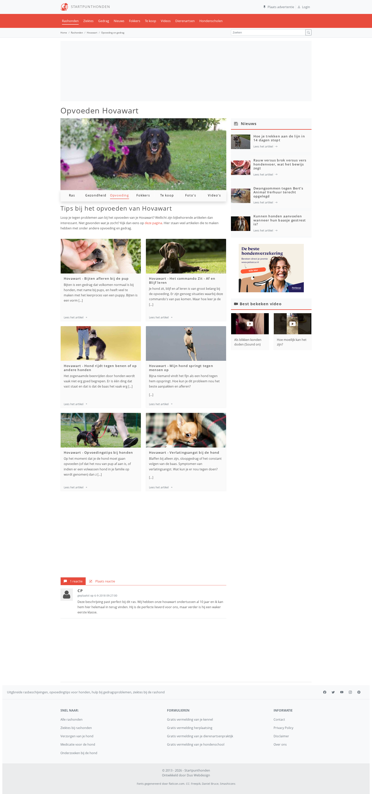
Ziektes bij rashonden (76, 728)
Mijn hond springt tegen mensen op (181, 368)
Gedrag (103, 21)
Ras (72, 195)
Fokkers (134, 21)
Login (306, 7)
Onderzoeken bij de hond (78, 753)
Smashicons (227, 783)
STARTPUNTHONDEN (89, 6)
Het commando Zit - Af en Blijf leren (182, 280)
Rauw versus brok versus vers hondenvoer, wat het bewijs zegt (280, 164)
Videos (166, 21)
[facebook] (324, 692)
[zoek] (308, 32)
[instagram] (350, 692)
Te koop (150, 21)
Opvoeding (119, 195)
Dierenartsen (185, 21)
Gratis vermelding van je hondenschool (195, 744)
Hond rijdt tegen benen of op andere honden (100, 368)
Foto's (190, 195)
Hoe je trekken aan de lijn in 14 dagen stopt (279, 138)
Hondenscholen (211, 21)
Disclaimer (281, 736)
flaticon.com (176, 783)
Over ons (280, 744)
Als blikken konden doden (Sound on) (247, 342)
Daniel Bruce (210, 783)
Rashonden (70, 21)
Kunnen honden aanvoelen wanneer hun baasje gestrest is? (279, 220)
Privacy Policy (283, 728)
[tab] (73, 581)
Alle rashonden (71, 719)
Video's (214, 195)
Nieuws (119, 21)
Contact (279, 719)
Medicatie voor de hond (77, 744)
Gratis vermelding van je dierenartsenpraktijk (200, 736)
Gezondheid (95, 195)
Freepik (196, 783)
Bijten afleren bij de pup (106, 278)
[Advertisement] (186, 71)
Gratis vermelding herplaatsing (189, 728)
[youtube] (341, 692)
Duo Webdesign (198, 775)
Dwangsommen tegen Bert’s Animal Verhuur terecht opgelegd (278, 192)
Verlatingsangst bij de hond (194, 452)
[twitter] (333, 692)
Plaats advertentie (281, 7)
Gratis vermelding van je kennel (190, 719)
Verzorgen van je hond (76, 736)
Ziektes (88, 21)
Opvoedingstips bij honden (108, 452)
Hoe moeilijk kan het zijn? (292, 342)
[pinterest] (358, 692)
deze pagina (153, 223)
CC (187, 783)
